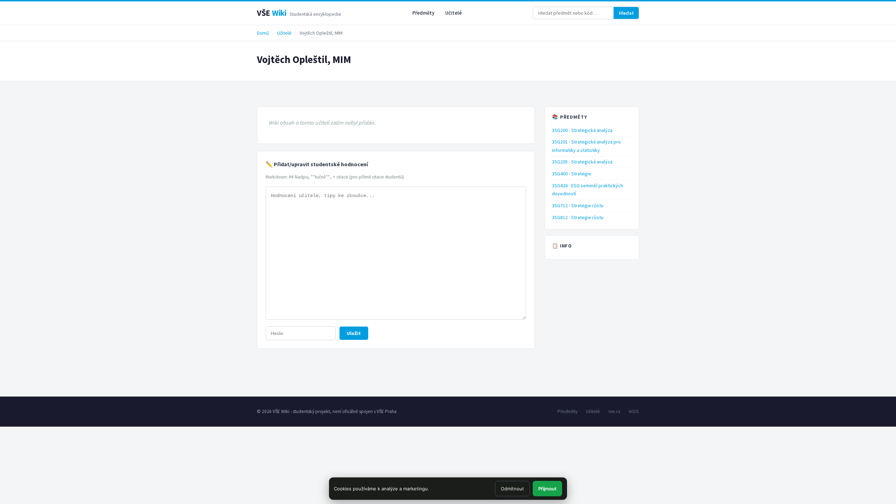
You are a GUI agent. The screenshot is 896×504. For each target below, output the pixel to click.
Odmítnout (512, 488)
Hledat (626, 13)
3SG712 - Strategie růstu (577, 205)
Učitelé (453, 13)
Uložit (354, 333)
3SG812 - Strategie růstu (577, 217)
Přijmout (547, 488)
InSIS (634, 411)
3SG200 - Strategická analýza (582, 130)
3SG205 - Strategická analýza (582, 162)
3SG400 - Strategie (571, 173)
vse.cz (614, 411)
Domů (263, 33)
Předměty (423, 13)
